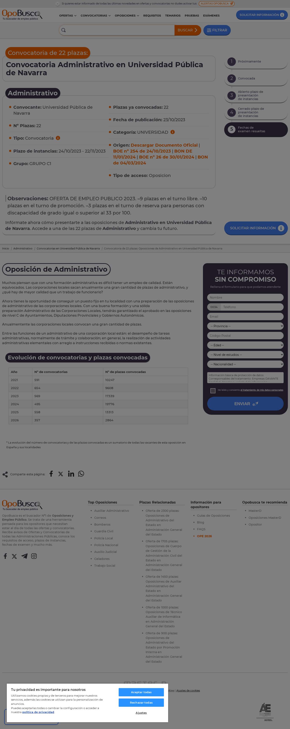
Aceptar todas (141, 692)
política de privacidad (38, 712)
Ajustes (141, 712)
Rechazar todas (141, 702)
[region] (87, 702)
